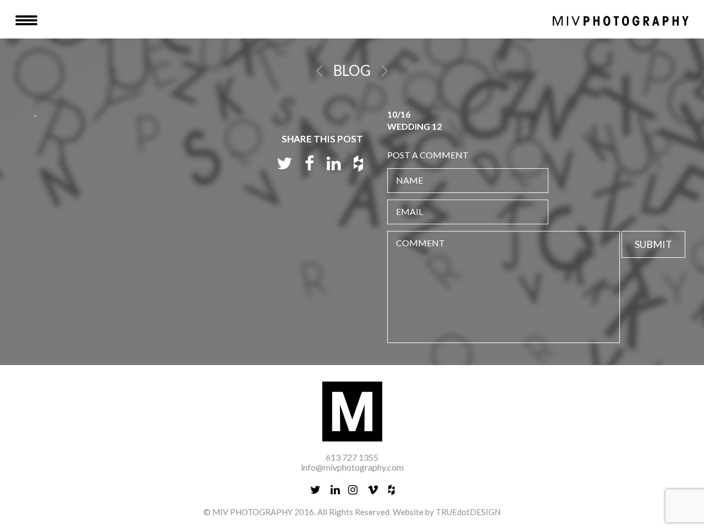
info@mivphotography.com (352, 467)
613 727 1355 (352, 457)
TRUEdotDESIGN (468, 512)
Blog (352, 70)
